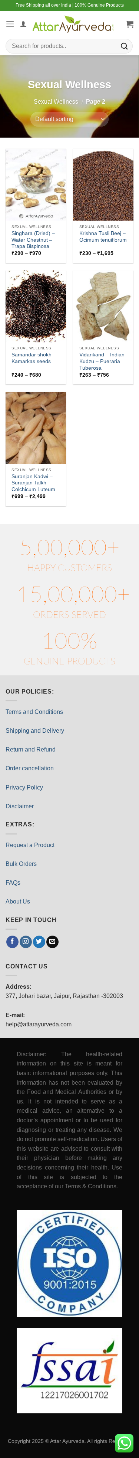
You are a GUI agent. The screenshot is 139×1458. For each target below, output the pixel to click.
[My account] (23, 24)
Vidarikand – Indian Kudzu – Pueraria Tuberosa (102, 361)
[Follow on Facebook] (12, 942)
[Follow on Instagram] (26, 942)
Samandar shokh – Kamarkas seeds (33, 358)
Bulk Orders (21, 864)
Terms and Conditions (34, 712)
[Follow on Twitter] (39, 942)
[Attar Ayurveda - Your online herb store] (73, 24)
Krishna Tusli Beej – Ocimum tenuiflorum (103, 237)
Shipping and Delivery (35, 731)
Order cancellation (30, 768)
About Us (18, 901)
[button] (10, 24)
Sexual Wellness (56, 102)
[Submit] (124, 46)
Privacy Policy (24, 787)
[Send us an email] (52, 942)
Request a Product (30, 845)
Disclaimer (20, 806)
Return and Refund (31, 749)
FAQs (13, 883)
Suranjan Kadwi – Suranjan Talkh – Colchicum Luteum (33, 483)
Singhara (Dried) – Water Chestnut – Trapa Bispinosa (33, 240)
